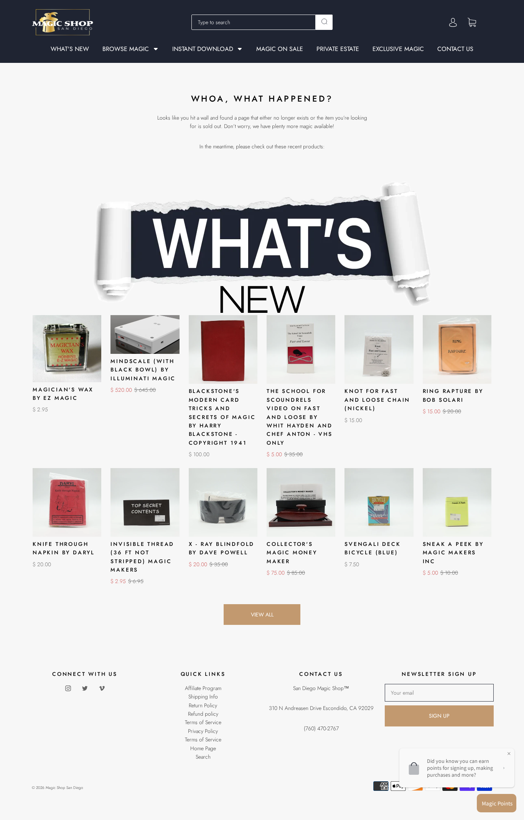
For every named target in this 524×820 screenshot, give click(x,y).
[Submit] (324, 21)
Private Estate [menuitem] (337, 49)
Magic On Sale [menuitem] (279, 49)
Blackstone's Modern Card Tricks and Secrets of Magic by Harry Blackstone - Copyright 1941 (222, 416)
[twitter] (84, 688)
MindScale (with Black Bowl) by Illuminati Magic (143, 369)
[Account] (453, 22)
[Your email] (439, 693)
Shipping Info (203, 696)
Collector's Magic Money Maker (292, 552)
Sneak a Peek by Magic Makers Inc (453, 552)
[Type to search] (253, 22)
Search (203, 757)
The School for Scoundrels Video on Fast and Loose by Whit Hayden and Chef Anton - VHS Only (300, 416)
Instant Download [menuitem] (202, 48)
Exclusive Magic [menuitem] (398, 49)
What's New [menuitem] (70, 49)
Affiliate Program (203, 688)
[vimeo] (101, 688)
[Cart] (471, 22)
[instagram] (67, 688)
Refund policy (203, 714)
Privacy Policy (203, 731)
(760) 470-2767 (321, 728)
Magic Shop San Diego (64, 787)
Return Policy (203, 705)
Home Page (203, 748)
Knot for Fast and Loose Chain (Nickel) (377, 399)
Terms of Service (203, 722)
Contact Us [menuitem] (455, 49)
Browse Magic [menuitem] (125, 48)
